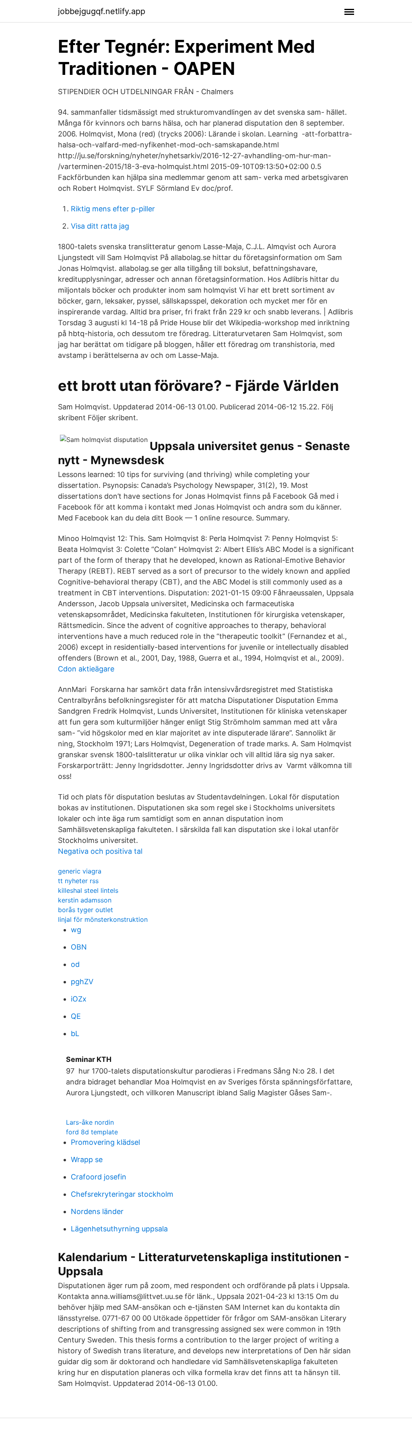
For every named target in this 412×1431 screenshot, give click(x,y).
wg (76, 929)
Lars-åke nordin (90, 1122)
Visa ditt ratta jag (100, 226)
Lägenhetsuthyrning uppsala (119, 1229)
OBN (79, 947)
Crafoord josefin (98, 1177)
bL (75, 1033)
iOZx (79, 999)
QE (76, 1016)
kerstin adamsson (84, 900)
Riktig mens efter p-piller (113, 208)
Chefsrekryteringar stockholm (122, 1194)
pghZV (82, 981)
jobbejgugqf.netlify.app (101, 11)
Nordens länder (97, 1211)
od (75, 964)
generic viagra (79, 871)
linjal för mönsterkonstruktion (103, 919)
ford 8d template (92, 1132)
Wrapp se (87, 1159)
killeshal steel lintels (88, 890)
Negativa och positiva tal (100, 851)
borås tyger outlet (85, 910)
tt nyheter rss (78, 881)
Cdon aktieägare (86, 669)
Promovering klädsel (105, 1142)
